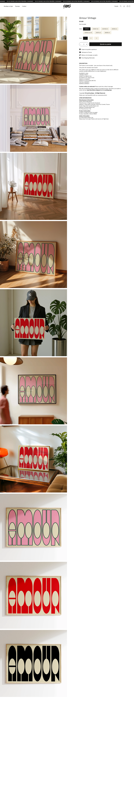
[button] (8, 6)
